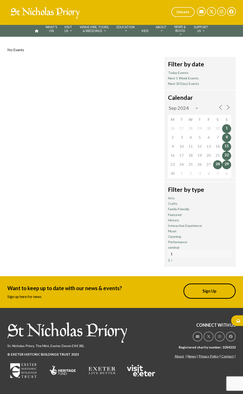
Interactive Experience (185, 226)
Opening (174, 236)
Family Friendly (178, 209)
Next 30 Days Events (183, 84)
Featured (175, 215)
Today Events (178, 73)
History (173, 220)
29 (226, 163)
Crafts (173, 204)
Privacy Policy (209, 356)
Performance (177, 242)
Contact (227, 356)
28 (217, 163)
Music (172, 231)
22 (226, 154)
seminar (174, 247)
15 (226, 145)
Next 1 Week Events (183, 78)
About (179, 356)
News (191, 356)
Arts (171, 198)
